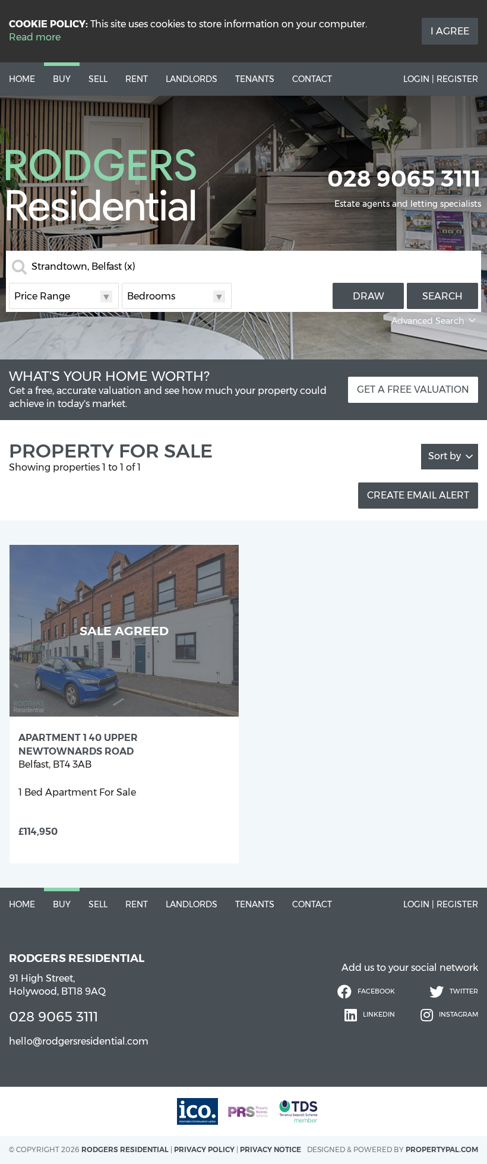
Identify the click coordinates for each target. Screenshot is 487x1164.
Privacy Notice (270, 1149)
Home (22, 79)
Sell (97, 79)
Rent (136, 79)
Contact (312, 79)
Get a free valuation (413, 389)
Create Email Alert (418, 495)
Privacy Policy (204, 1149)
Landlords (191, 79)
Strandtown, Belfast (83, 267)
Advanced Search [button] (427, 321)
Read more (35, 37)
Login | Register (440, 79)
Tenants (254, 79)
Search (442, 296)
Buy (62, 79)
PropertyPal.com (442, 1149)
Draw (368, 296)
